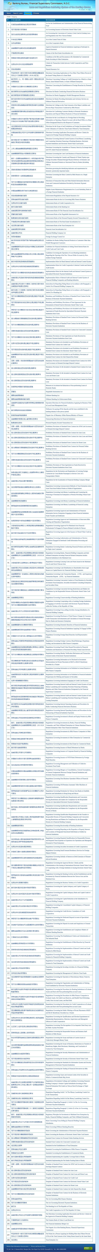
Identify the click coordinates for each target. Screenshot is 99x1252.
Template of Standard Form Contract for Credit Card (62, 1178)
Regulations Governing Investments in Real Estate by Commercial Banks (68, 744)
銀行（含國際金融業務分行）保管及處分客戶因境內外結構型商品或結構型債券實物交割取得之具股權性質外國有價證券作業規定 (27, 161)
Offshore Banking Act (52, 395)
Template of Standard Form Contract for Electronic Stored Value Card (67, 1181)
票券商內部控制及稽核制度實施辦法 (23, 949)
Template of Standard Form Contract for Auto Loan (61, 1170)
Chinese (36, 13)
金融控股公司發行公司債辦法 (21, 752)
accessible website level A (88, 1248)
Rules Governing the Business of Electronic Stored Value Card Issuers (67, 1134)
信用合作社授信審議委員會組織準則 (23, 912)
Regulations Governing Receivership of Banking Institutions (64, 825)
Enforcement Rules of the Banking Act (58, 207)
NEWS (9, 13)
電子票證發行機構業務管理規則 (22, 1134)
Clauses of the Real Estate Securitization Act (59, 53)
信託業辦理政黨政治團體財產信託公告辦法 (26, 487)
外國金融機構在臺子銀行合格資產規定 (24, 191)
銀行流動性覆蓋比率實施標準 (21, 1157)
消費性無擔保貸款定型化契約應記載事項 (25, 331)
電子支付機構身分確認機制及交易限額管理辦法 (27, 654)
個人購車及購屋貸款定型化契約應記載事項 (26, 374)
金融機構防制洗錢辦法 (19, 501)
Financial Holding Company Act (56, 233)
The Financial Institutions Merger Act (57, 1224)
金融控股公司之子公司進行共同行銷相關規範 (26, 1122)
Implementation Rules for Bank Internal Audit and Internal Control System (68, 261)
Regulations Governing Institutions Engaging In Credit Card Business (67, 680)
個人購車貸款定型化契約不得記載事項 (24, 432)
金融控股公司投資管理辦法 (20, 968)
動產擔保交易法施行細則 (19, 218)
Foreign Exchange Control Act (55, 237)
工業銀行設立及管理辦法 (19, 937)
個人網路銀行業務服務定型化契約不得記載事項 (27, 447)
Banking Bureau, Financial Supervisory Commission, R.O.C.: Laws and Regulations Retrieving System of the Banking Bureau (49, 5)
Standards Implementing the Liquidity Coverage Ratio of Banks (65, 1157)
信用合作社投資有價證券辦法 (21, 846)
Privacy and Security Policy (38, 1246)
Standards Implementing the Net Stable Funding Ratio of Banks (65, 1160)
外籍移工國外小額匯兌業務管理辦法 (23, 852)
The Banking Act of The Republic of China (59, 1206)
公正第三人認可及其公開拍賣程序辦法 (24, 1026)
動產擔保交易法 (16, 423)
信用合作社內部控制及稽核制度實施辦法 (25, 266)
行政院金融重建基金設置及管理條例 (23, 24)
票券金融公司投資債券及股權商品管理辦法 (26, 718)
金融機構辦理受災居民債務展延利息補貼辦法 (26, 858)
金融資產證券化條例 (18, 229)
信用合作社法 (16, 1210)
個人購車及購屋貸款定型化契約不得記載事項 (26, 437)
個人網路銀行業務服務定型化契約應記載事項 (26, 318)
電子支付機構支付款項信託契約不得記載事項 (26, 466)
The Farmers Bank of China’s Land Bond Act (60, 1220)
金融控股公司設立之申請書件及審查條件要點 (26, 1215)
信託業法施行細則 (17, 225)
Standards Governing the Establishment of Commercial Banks (65, 1153)
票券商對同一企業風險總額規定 (22, 176)
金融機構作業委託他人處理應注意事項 (24, 419)
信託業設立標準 (16, 1145)
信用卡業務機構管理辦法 (19, 680)
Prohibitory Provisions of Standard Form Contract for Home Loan (66, 442)
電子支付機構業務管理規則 (20, 1130)
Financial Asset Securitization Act (56, 229)
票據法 (13, 391)
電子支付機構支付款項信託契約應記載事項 (26, 337)
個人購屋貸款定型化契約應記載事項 (23, 380)
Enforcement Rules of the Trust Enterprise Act (60, 225)
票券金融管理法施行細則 (19, 199)
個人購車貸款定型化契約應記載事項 (23, 368)
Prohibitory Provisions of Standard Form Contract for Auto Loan (65, 432)
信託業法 (14, 1240)
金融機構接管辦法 (17, 825)
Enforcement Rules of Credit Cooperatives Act (60, 203)
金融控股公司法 (16, 233)
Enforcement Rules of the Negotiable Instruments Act (62, 214)
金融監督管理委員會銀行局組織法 (23, 1229)
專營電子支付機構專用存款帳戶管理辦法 (25, 918)
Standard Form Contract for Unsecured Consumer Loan (63, 1142)
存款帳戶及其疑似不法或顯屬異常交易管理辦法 (27, 925)
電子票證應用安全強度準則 (20, 1058)
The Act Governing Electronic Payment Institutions (61, 1203)
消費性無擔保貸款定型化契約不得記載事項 (26, 460)
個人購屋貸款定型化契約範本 (21, 1185)
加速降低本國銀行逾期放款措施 (22, 387)
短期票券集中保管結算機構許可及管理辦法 (26, 520)
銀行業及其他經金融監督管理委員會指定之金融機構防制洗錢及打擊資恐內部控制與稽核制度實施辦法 (27, 688)
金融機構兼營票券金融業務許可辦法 (23, 630)
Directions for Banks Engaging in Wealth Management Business (65, 95)
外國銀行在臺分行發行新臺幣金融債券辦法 (26, 758)
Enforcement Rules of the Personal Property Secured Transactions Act (67, 218)
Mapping (28, 13)
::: (6, 17)
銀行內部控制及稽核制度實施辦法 (23, 261)
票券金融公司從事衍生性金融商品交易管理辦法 (27, 1070)
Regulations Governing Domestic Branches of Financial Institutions (66, 625)
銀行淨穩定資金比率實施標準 (21, 1160)
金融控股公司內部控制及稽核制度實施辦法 (26, 956)
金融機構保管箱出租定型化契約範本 (23, 1189)
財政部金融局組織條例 (19, 415)
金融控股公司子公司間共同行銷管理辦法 (25, 611)
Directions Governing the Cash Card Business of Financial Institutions (67, 153)
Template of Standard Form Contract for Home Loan (62, 1185)
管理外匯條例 (16, 237)
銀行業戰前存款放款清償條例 (21, 410)
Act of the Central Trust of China (56, 39)
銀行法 (13, 1206)
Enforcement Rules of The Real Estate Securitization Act (63, 222)
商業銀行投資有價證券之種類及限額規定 (25, 1076)
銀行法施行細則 (16, 207)
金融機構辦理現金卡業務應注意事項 (23, 153)
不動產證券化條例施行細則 (20, 222)
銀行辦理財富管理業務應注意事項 (23, 95)
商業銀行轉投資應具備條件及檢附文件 (24, 58)
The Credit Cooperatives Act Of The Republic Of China (63, 1210)
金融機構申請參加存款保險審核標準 (23, 48)
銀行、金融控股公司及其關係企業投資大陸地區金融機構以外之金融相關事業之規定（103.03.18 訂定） (27, 555)
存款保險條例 (16, 69)
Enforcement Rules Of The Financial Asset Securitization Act (64, 210)
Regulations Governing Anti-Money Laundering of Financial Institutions (68, 501)
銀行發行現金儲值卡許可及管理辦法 (23, 533)
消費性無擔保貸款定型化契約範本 (23, 1142)
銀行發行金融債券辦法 (19, 747)
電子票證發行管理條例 (19, 29)
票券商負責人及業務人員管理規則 (23, 1033)
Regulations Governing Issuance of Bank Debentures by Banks (65, 747)
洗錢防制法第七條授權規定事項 (22, 1093)
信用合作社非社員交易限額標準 (22, 64)
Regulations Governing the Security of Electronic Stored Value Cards (67, 1058)
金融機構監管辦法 (17, 597)
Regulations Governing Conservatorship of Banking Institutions (65, 597)
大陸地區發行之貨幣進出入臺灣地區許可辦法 (26, 563)
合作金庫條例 (16, 43)
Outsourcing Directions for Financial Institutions (60, 419)
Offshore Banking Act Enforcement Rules (58, 399)
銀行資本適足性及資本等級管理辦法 (23, 887)
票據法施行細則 (16, 214)
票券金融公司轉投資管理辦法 (21, 733)
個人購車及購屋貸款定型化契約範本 (23, 1174)
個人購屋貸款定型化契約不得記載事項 (24, 442)
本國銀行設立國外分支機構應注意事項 (24, 86)
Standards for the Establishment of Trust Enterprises (61, 1145)
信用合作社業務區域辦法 (19, 882)
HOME (88, 9)
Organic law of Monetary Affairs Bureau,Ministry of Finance (64, 415)
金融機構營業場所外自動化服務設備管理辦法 (26, 786)
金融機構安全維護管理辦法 (20, 1054)
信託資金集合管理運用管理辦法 (22, 765)
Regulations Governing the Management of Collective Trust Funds (66, 973)
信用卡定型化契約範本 (19, 1178)
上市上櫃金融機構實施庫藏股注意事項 (24, 148)
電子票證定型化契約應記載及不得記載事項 (26, 349)
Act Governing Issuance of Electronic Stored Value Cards (63, 29)
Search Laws (18, 13)
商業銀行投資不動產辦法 (19, 744)
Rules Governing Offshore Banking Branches (60, 1127)
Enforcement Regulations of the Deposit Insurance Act (62, 195)
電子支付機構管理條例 (19, 1203)
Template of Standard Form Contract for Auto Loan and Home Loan (67, 1174)
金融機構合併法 (16, 1224)
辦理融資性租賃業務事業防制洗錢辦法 (24, 506)
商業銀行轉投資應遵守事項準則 (22, 739)
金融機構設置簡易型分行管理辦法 (23, 943)
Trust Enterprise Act (52, 1240)
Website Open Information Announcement (18, 1246)
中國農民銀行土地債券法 (19, 1220)
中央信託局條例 (16, 39)
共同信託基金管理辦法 (19, 973)
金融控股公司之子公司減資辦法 (22, 900)
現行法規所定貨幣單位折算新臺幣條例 (24, 34)
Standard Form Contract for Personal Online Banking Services (65, 1138)
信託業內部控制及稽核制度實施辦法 (23, 962)
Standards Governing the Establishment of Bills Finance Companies (66, 1149)
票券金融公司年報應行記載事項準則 (23, 669)
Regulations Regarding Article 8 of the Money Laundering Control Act (67, 1098)
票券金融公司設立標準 (19, 1149)
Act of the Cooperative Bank (54, 43)
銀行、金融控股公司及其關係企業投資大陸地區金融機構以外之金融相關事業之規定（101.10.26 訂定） (27, 725)
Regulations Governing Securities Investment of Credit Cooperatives (67, 846)
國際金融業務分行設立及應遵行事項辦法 (25, 931)
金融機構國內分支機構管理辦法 (22, 625)
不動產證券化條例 (17, 53)
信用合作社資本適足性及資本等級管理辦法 (26, 894)
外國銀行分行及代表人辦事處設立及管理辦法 (26, 636)
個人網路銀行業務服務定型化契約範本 (24, 1138)
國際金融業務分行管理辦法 (20, 1127)
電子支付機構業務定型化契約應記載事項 (25, 325)
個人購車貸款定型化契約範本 (21, 1170)
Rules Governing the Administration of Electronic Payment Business (67, 1130)
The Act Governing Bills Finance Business (59, 1199)
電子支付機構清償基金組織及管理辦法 (24, 984)
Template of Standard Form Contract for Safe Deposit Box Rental (66, 1189)
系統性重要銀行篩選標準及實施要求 (23, 169)
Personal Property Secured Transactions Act (59, 423)
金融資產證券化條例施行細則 (21, 210)
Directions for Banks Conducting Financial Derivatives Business (65, 91)
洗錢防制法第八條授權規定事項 (22, 1098)
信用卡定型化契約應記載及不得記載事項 (25, 343)
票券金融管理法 (16, 1199)
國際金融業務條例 (17, 395)
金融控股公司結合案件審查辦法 (22, 481)
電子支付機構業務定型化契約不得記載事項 (26, 454)
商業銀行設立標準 (17, 1153)
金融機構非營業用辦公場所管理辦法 (23, 780)
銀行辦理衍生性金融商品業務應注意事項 (25, 91)
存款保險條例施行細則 (19, 195)
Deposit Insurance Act (52, 69)
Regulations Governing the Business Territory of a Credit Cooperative (67, 882)
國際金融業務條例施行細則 (20, 399)
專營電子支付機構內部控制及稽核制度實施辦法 (27, 272)
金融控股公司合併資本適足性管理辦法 (24, 906)
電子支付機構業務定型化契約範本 (23, 1194)
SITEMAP (82, 9)
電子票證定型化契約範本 (19, 1181)
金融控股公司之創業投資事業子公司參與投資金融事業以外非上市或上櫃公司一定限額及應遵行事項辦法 (27, 1084)
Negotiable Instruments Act (54, 391)
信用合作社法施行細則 (19, 203)
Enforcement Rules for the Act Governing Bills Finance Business (66, 199)
